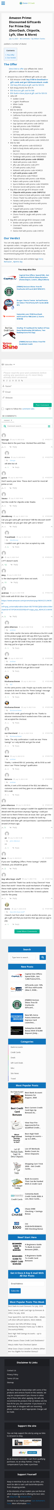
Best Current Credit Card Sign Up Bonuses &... (34, 1110)
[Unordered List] (18, 380)
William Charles (39, 39)
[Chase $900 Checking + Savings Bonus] (18, 1213)
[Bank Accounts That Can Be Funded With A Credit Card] (18, 1183)
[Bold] (3, 380)
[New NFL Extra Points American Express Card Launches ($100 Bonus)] (18, 1017)
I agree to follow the (19, 409)
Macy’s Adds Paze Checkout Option (22, 1344)
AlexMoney (14, 540)
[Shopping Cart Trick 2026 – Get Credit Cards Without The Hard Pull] (18, 1168)
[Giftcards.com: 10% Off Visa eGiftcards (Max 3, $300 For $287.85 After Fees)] (18, 989)
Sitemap (10, 1382)
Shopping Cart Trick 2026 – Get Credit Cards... (34, 1166)
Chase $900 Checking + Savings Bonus (34, 1211)
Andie (7, 909)
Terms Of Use (12, 1378)
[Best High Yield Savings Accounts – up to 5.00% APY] (18, 1138)
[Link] (21, 380)
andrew (12, 630)
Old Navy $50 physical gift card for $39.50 (27, 85)
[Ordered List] (15, 380)
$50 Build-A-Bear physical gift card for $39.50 (28, 93)
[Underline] (9, 380)
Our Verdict (10, 58)
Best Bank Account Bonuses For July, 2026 (25, 1306)
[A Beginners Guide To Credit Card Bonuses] (18, 1260)
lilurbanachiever (16, 710)
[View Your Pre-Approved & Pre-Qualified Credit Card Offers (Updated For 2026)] (18, 1125)
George (12, 460)
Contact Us (11, 1370)
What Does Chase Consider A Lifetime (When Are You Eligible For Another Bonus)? (26, 1350)
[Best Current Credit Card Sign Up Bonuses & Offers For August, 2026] (18, 1112)
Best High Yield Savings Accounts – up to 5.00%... (34, 1136)
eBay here (14, 1496)
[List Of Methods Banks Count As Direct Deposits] (18, 1153)
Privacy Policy (12, 1374)
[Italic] (6, 380)
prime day (18, 261)
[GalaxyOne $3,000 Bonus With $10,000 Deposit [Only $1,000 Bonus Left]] (18, 1030)
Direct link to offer (16, 69)
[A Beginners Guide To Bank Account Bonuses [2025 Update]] (18, 1247)
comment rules (28, 409)
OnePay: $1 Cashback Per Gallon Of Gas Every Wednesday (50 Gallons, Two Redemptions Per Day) (33, 330)
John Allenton (15, 841)
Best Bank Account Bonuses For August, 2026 (33, 1095)
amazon (8, 261)
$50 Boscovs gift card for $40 (22, 90)
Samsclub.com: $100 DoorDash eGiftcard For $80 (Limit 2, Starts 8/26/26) (30, 316)
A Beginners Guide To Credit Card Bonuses (33, 1258)
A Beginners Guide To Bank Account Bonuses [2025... (33, 1247)
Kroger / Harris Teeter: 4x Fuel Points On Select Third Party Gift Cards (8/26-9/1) (33, 302)
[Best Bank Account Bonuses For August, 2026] (18, 1097)
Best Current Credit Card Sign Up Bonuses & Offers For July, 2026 (26, 1311)
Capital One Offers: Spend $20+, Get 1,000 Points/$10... (33, 976)
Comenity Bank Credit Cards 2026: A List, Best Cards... (34, 1196)
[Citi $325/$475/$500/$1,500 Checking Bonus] (18, 1226)
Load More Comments (27, 931)
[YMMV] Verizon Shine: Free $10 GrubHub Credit (32, 343)
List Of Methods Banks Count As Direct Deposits (32, 1151)
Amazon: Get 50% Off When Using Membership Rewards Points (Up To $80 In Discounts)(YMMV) (25, 1327)
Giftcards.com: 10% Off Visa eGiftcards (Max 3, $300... (34, 987)
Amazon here (25, 1496)
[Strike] (12, 380)
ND (11, 684)
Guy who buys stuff (17, 912)
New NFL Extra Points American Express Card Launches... (32, 1019)
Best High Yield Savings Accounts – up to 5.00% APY (24, 1334)
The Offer (9, 55)
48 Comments (25, 39)
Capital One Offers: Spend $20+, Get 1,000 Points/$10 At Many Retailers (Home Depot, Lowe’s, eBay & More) (34, 277)
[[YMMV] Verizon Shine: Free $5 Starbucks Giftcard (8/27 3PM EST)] (18, 1004)
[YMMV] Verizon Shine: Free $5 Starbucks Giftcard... (32, 1004)
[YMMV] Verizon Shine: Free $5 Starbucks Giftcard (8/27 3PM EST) (31, 287)
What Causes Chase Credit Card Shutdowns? (26, 1340)
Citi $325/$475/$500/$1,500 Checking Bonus (34, 1226)
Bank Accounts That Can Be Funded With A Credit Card (34, 1181)
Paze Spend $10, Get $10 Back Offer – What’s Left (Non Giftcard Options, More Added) (26, 1318)
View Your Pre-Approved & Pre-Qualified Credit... (33, 1125)
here (40, 259)
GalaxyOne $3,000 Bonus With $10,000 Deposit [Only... (33, 1030)
